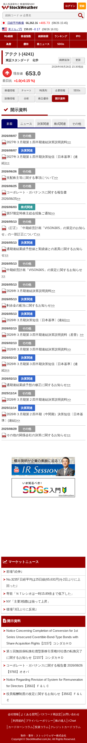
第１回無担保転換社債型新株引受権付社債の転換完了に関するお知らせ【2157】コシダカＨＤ (44, 654)
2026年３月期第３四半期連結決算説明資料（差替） (43, 334)
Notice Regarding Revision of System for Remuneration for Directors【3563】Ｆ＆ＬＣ (44, 683)
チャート (26, 90)
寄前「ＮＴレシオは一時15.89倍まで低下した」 (40, 593)
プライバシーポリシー (39, 720)
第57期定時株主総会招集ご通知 (29, 213)
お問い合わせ (71, 714)
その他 (76, 123)
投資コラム (42, 727)
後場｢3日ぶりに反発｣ (21, 609)
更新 (78, 59)
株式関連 (60, 123)
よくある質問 (29, 714)
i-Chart (72, 720)
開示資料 (60, 98)
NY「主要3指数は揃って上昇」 (28, 601)
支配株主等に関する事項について (30, 177)
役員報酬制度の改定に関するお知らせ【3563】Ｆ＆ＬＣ (44, 697)
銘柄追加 (64, 59)
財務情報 (10, 98)
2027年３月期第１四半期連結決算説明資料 (37, 142)
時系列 (43, 90)
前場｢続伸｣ (14, 571)
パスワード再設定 (50, 714)
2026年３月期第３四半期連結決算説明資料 (37, 349)
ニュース (26, 123)
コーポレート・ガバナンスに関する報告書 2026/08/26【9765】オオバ (44, 669)
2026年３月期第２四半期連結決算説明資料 (37, 399)
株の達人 (60, 720)
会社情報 (13, 714)
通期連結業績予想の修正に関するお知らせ (37, 385)
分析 (26, 98)
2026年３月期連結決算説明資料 (29, 291)
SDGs (76, 90)
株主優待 (43, 98)
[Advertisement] (43, 525)
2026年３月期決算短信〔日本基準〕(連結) (36, 320)
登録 (81, 5)
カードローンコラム (20, 727)
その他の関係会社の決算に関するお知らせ (37, 435)
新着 (9, 123)
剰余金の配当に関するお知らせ (29, 305)
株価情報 (10, 90)
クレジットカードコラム (65, 727)
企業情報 (60, 90)
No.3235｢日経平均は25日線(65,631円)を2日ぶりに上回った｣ (43, 582)
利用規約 (18, 720)
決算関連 (43, 123)
